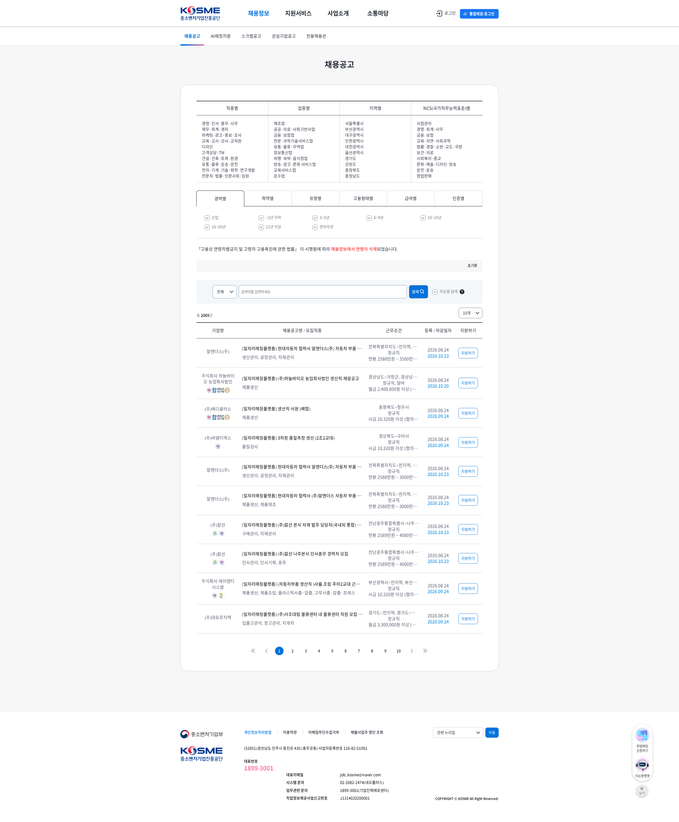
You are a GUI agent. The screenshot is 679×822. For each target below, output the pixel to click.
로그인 (450, 13)
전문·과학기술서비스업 (293, 141)
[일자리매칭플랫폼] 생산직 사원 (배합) (276, 409)
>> (425, 651)
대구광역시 (354, 135)
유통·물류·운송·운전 (220, 164)
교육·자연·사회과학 (434, 141)
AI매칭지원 (221, 36)
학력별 (268, 198)
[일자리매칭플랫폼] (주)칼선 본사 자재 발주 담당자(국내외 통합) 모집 (302, 525)
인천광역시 (354, 141)
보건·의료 (425, 153)
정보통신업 (283, 153)
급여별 (411, 198)
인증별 (458, 198)
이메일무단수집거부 (323, 732)
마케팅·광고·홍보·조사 (222, 135)
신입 (215, 217)
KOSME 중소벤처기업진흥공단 (200, 13)
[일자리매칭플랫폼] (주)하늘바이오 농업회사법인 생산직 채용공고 (300, 378)
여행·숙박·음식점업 (291, 158)
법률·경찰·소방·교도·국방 (439, 147)
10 (399, 651)
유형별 (315, 198)
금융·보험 (425, 135)
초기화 (472, 265)
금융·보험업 (284, 135)
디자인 (207, 147)
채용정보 (258, 13)
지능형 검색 (448, 291)
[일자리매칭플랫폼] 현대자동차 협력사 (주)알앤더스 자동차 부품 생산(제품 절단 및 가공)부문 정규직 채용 (302, 496)
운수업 (279, 176)
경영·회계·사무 (430, 129)
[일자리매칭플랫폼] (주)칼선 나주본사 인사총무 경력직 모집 (295, 554)
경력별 (220, 199)
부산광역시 (354, 129)
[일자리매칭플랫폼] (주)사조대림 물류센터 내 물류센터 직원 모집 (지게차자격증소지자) (302, 614)
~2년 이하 (273, 217)
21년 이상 (273, 227)
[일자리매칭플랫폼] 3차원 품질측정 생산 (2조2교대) (288, 438)
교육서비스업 (285, 170)
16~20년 (219, 227)
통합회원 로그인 (481, 14)
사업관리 (424, 123)
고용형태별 (363, 198)
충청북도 (352, 170)
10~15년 (435, 217)
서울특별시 (354, 123)
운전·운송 (425, 170)
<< (253, 651)
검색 (415, 292)
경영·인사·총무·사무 (220, 123)
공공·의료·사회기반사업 (294, 129)
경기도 (350, 158)
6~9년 (379, 217)
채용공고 (192, 36)
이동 (492, 732)
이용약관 (290, 732)
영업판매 (424, 176)
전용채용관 (316, 36)
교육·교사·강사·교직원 (222, 141)
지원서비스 (298, 13)
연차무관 (326, 227)
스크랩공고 (251, 36)
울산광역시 (354, 153)
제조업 (279, 123)
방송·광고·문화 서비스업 (295, 164)
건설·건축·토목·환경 (220, 158)
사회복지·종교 (429, 158)
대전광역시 (354, 147)
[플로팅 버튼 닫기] (642, 787)
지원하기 (468, 353)
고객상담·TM (213, 153)
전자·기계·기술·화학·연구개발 (228, 170)
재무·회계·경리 (215, 129)
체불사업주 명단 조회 (367, 732)
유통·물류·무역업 (289, 147)
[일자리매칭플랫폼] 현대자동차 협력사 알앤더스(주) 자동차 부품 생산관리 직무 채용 (302, 348)
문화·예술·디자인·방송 (436, 164)
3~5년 (324, 217)
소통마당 (378, 13)
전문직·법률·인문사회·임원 (225, 176)
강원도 (350, 164)
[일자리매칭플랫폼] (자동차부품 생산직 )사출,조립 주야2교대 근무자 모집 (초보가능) (302, 584)
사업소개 (338, 13)
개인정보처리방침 (258, 732)
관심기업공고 (284, 36)
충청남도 (352, 176)
